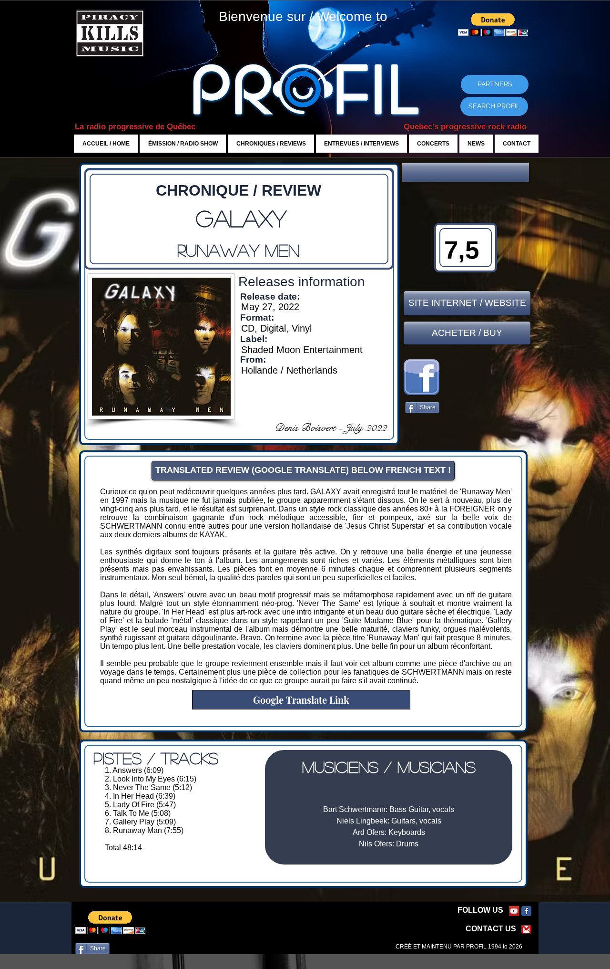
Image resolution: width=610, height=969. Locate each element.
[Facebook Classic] (526, 911)
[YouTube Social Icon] (514, 911)
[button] (465, 172)
